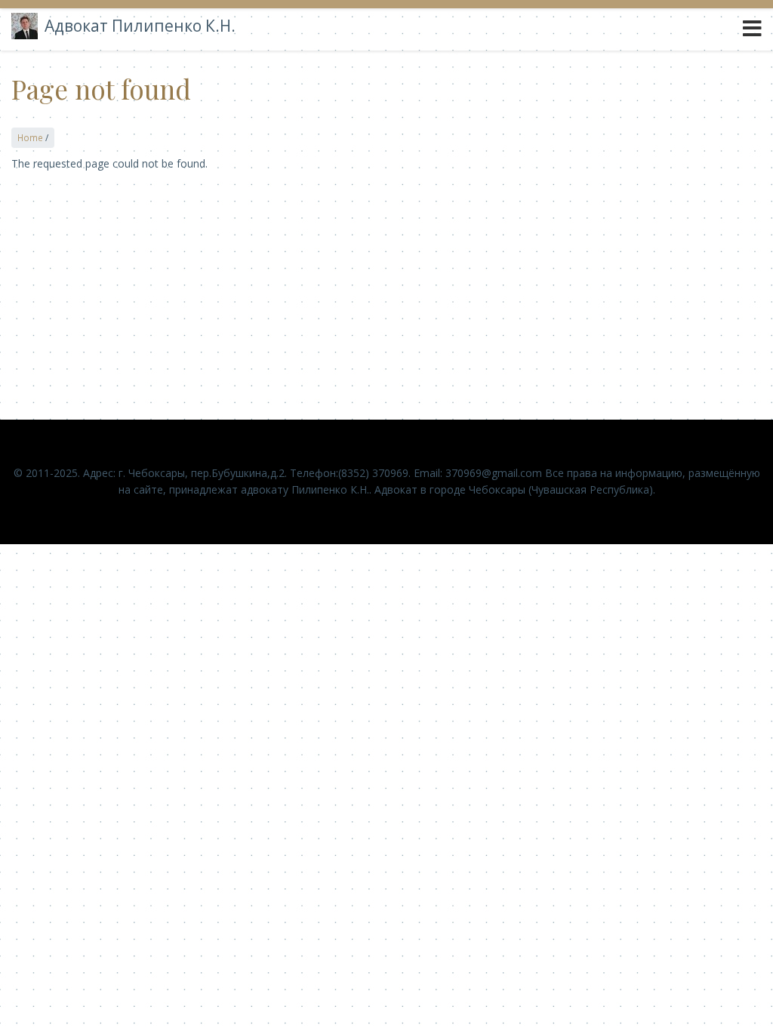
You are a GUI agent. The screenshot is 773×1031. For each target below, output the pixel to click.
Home (30, 137)
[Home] (24, 26)
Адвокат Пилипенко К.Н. (140, 25)
